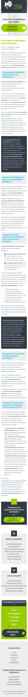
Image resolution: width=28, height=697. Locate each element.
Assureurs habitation (14, 682)
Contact (14, 660)
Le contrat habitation (14, 677)
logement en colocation (7, 369)
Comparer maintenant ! (12, 27)
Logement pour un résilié (14, 580)
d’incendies (22, 265)
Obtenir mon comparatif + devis (13, 519)
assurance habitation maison (9, 118)
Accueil (14, 652)
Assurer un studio (14, 554)
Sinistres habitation (14, 679)
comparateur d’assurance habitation (11, 480)
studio (10, 223)
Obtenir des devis (13, 633)
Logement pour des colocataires (14, 590)
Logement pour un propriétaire (14, 588)
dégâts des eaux (15, 267)
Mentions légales (14, 662)
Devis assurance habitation (14, 684)
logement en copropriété (8, 88)
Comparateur (14, 655)
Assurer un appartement (14, 556)
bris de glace (15, 289)
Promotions (14, 657)
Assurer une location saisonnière (14, 551)
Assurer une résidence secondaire (14, 549)
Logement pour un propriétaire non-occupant (14, 585)
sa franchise (23, 456)
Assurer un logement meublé (14, 544)
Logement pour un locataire (14, 583)
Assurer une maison (14, 546)
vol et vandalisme (16, 291)
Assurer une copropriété (14, 559)
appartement (4, 102)
